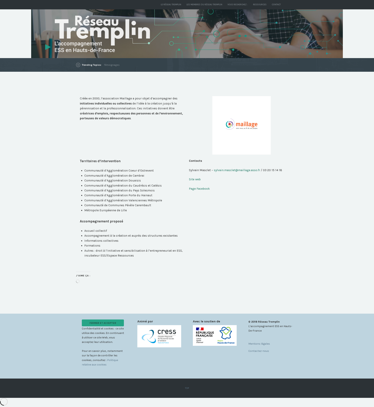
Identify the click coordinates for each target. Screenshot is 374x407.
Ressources (259, 4)
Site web (195, 179)
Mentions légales (259, 343)
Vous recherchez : (238, 4)
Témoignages (112, 64)
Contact (276, 4)
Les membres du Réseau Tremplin (204, 4)
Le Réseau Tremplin (171, 4)
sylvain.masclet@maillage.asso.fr (237, 170)
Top (187, 388)
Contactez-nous (258, 351)
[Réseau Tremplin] (187, 33)
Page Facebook (199, 188)
